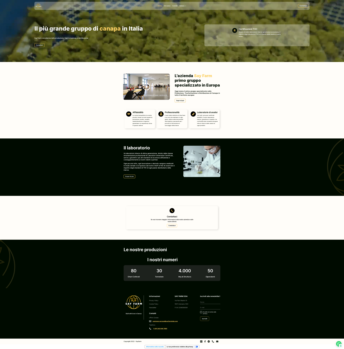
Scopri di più (129, 176)
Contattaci (303, 6)
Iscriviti (204, 319)
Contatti (175, 6)
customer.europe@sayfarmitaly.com (165, 321)
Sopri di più (180, 100)
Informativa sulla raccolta (155, 347)
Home (160, 6)
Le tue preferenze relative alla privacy (180, 347)
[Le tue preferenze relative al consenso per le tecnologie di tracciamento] (341, 346)
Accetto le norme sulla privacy (209, 312)
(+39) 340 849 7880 (160, 328)
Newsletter (152, 307)
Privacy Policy (153, 300)
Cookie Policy (153, 304)
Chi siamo (167, 6)
